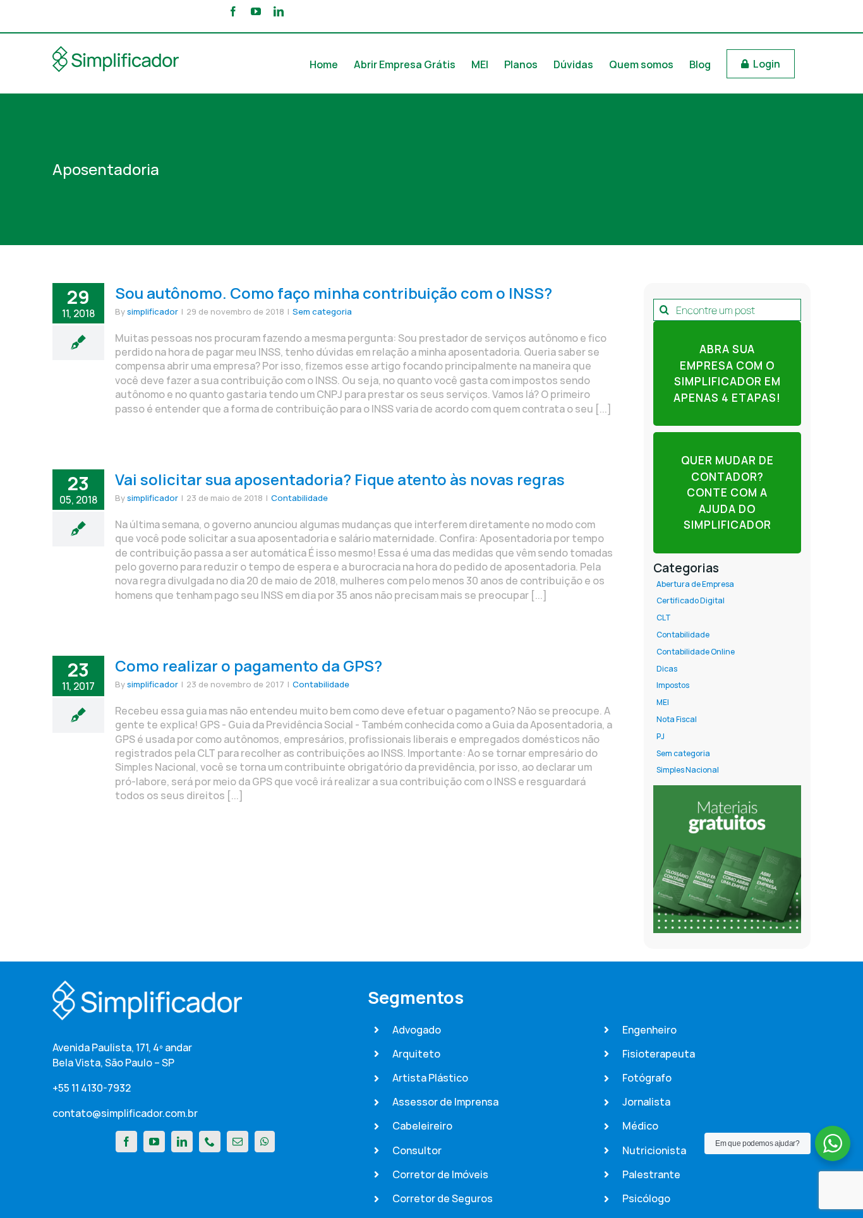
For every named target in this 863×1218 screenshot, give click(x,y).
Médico (640, 1126)
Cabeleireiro (422, 1126)
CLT (663, 618)
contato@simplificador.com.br (125, 1113)
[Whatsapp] (265, 1141)
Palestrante (651, 1174)
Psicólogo (646, 1198)
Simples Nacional (687, 770)
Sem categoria (322, 311)
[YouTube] (154, 1141)
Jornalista (646, 1102)
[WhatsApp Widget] (832, 1143)
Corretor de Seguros (442, 1198)
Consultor (417, 1150)
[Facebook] (126, 1141)
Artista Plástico (430, 1078)
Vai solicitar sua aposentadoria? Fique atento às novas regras (340, 479)
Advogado (416, 1030)
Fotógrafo (647, 1078)
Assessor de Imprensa (445, 1102)
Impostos (672, 685)
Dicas (666, 669)
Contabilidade (299, 497)
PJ (660, 737)
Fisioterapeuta (658, 1054)
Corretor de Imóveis (440, 1174)
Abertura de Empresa (695, 584)
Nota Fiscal (676, 720)
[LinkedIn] (182, 1141)
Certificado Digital (690, 601)
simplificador (152, 311)
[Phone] (209, 1141)
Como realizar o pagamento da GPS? (248, 665)
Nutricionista (654, 1150)
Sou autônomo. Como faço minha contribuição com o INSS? (333, 292)
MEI (662, 702)
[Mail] (237, 1141)
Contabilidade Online (695, 652)
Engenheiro (649, 1030)
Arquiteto (416, 1054)
